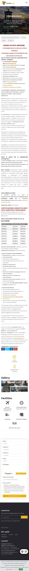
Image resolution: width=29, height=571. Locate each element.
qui (23, 489)
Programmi (4, 534)
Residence (10, 40)
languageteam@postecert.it (11, 552)
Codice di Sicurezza (8, 477)
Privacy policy (7, 483)
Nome (5, 441)
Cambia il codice (21, 473)
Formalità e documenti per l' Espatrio (12, 87)
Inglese (4, 40)
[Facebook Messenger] (22, 552)
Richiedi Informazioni (14, 496)
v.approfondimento (11, 63)
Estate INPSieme (18, 338)
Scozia (23, 37)
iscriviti (24, 517)
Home (2, 33)
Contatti (11, 534)
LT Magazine (4, 536)
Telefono (6, 452)
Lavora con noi (4, 527)
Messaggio (6, 464)
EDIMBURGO (9, 33)
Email (4, 458)
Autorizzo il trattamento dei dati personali (13, 491)
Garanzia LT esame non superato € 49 (13, 296)
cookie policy (15, 569)
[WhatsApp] (25, 552)
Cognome (6, 447)
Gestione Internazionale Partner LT (10, 37)
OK (20, 569)
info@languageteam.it (9, 550)
